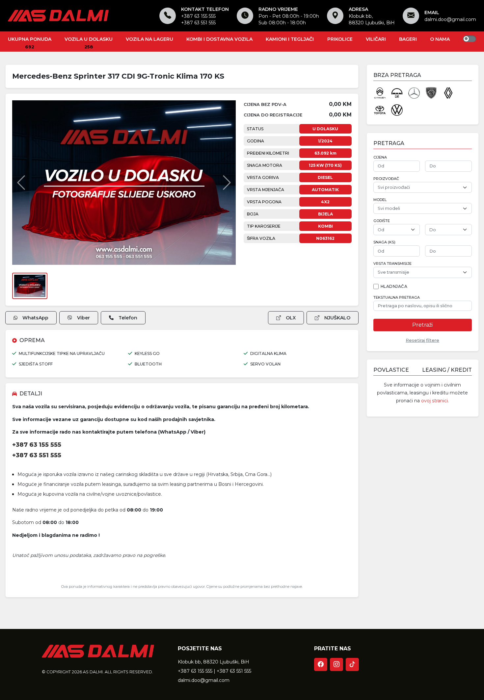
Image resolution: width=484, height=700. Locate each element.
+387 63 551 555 (198, 23)
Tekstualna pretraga (396, 297)
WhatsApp (35, 318)
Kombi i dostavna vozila (219, 39)
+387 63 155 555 (198, 16)
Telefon (128, 318)
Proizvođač (386, 179)
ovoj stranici (434, 401)
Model (380, 200)
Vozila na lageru (149, 39)
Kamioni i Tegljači (290, 39)
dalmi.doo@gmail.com (450, 19)
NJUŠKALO (337, 318)
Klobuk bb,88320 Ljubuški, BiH (372, 19)
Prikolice (340, 39)
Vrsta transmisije (392, 263)
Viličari (376, 39)
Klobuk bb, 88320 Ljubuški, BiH (213, 662)
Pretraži (422, 325)
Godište (381, 221)
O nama (440, 39)
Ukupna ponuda (29, 39)
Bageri (408, 39)
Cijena (380, 157)
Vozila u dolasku (89, 39)
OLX (291, 318)
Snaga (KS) (384, 242)
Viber (83, 318)
